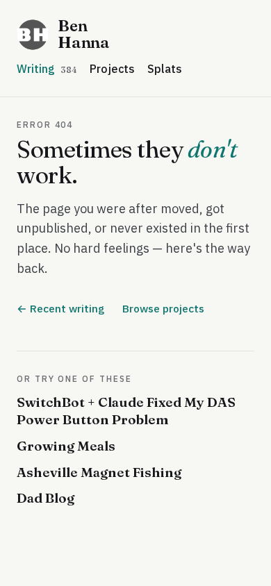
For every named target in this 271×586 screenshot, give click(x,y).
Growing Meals (66, 445)
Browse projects (163, 308)
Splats (164, 69)
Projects (112, 69)
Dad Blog (45, 497)
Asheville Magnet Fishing (99, 472)
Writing (47, 69)
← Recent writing (60, 308)
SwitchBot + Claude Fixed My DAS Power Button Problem (126, 411)
